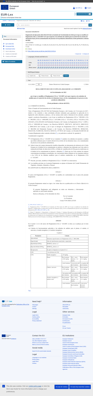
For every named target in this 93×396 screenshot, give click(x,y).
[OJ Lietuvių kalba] (66, 67)
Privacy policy (35, 359)
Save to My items (10, 51)
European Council (67, 340)
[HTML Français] (55, 63)
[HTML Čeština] (43, 63)
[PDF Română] (79, 65)
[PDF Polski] (75, 65)
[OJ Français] (55, 67)
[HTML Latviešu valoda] (64, 63)
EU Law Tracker (67, 328)
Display (66, 75)
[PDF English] (53, 65)
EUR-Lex (7, 14)
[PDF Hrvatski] (60, 65)
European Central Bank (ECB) (70, 348)
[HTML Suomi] (85, 63)
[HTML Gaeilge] (58, 63)
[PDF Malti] (70, 65)
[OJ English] (53, 67)
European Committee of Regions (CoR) (72, 356)
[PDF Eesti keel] (49, 65)
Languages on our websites (39, 357)
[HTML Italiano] (62, 63)
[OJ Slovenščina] (83, 67)
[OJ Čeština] (43, 67)
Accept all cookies (61, 387)
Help (83, 21)
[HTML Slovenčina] (81, 63)
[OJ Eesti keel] (49, 67)
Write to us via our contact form (40, 342)
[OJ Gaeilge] (58, 67)
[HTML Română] (79, 63)
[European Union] (6, 335)
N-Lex (64, 326)
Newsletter (65, 306)
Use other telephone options (39, 340)
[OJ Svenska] (87, 67)
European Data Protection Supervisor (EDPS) (74, 361)
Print (88, 21)
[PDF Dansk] (45, 65)
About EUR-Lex (66, 304)
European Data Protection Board (71, 363)
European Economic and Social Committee (73, 354)
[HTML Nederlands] (72, 63)
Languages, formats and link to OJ (38, 56)
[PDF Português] (77, 65)
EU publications (66, 322)
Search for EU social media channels (41, 351)
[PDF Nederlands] (72, 65)
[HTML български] (38, 63)
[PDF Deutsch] (47, 65)
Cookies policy (36, 317)
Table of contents (9, 61)
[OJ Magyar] (68, 67)
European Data (66, 315)
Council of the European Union (70, 342)
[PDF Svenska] (87, 65)
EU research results (68, 319)
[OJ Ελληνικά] (51, 67)
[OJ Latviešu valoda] (64, 67)
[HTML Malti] (70, 63)
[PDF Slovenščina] (83, 65)
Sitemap (34, 308)
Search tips (22, 28)
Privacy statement (37, 320)
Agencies (65, 369)
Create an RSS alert (11, 56)
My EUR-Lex (79, 8)
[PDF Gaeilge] (58, 65)
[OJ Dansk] (45, 67)
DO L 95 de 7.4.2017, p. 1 (36, 204)
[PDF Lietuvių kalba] (66, 65)
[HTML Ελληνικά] (51, 63)
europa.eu (13, 338)
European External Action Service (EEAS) (73, 352)
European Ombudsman (68, 359)
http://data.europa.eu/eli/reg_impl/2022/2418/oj (42, 51)
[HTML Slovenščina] (83, 63)
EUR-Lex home (12, 20)
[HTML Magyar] (68, 63)
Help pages (35, 304)
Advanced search (87, 28)
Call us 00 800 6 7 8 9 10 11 (39, 339)
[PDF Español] (41, 65)
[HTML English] (53, 63)
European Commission (68, 344)
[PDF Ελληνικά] (51, 65)
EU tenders (65, 317)
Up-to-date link (10, 44)
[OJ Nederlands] (72, 67)
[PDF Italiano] (62, 65)
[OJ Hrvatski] (60, 67)
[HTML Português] (77, 63)
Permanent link (10, 46)
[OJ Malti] (70, 67)
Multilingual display (33, 72)
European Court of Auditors (69, 350)
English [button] (89, 8)
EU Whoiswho (66, 320)
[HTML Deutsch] (47, 63)
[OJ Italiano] (62, 67)
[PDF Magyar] (68, 65)
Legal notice (35, 315)
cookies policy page (35, 386)
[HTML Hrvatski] (60, 63)
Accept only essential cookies (80, 387)
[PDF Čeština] (43, 65)
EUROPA (4, 20)
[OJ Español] (41, 67)
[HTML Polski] (75, 63)
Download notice (10, 49)
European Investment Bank (69, 358)
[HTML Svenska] (87, 63)
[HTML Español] (41, 63)
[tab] (57, 56)
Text (5, 36)
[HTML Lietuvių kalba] (66, 63)
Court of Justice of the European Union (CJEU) (74, 346)
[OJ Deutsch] (47, 67)
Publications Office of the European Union (73, 367)
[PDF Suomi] (85, 65)
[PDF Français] (55, 65)
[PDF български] (38, 65)
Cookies (34, 363)
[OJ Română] (79, 67)
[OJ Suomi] (85, 67)
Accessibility (35, 319)
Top (29, 290)
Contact (34, 306)
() (56, 133)
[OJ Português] (77, 67)
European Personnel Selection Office (72, 365)
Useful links (66, 308)
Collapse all (86, 54)
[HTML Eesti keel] (49, 63)
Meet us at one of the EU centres (40, 344)
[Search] (90, 25)
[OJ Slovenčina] (81, 67)
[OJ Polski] (75, 67)
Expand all (78, 54)
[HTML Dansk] (45, 63)
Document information (10, 39)
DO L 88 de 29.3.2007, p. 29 (42, 210)
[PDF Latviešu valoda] (64, 65)
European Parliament (68, 339)
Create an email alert (11, 54)
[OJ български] (38, 67)
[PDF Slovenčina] (81, 65)
